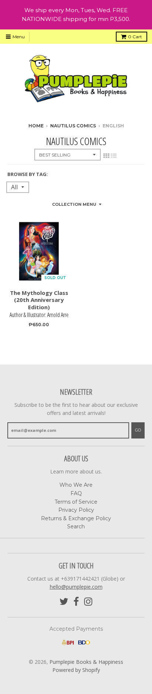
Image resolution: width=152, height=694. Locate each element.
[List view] (114, 156)
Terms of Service (76, 502)
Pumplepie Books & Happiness (86, 661)
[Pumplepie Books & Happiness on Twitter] (63, 602)
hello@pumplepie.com (76, 586)
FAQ (76, 493)
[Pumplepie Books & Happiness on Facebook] (76, 602)
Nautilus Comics (73, 125)
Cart (135, 36)
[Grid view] (106, 156)
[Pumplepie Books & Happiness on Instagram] (88, 602)
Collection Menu (74, 204)
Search (76, 526)
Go (138, 430)
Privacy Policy (76, 510)
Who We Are (76, 485)
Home (36, 125)
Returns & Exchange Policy (76, 518)
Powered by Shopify (76, 669)
